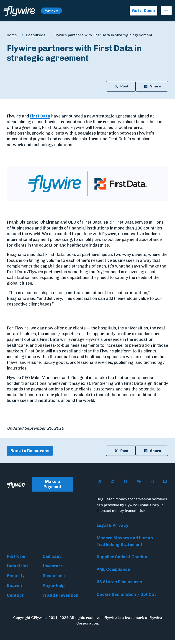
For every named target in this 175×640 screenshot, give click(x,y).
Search (14, 585)
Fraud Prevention (60, 595)
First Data (40, 116)
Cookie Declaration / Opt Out (126, 594)
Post (124, 86)
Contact (15, 595)
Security (16, 575)
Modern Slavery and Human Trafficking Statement (125, 541)
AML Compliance (113, 569)
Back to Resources (29, 450)
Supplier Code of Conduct (123, 556)
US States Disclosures (119, 581)
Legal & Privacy (112, 525)
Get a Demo (143, 10)
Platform (16, 556)
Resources (35, 35)
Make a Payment (53, 484)
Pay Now (51, 11)
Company (52, 556)
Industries (17, 566)
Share (155, 86)
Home (12, 35)
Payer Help (54, 585)
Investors (53, 566)
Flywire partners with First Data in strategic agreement (103, 35)
